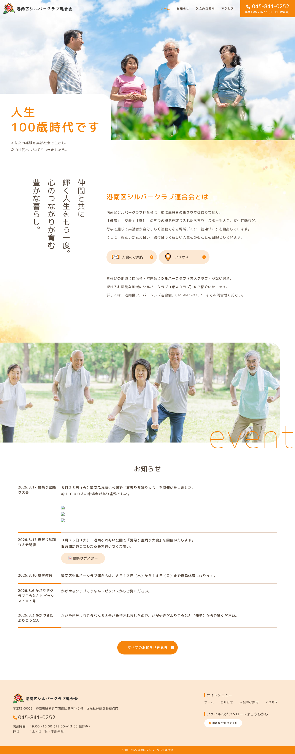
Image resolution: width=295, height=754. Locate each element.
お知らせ (182, 8)
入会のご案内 (205, 8)
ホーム (165, 8)
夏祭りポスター (85, 558)
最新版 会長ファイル (225, 723)
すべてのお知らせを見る (148, 647)
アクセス (227, 8)
